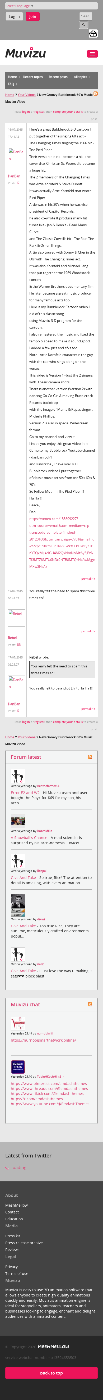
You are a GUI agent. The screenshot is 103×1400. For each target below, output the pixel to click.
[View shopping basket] (93, 33)
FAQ (11, 84)
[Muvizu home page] (25, 51)
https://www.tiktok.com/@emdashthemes (47, 1093)
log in (26, 112)
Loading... (20, 1167)
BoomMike (44, 831)
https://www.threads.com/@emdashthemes (49, 1088)
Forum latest (26, 757)
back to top (51, 1373)
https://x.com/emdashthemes (37, 1098)
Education (14, 1218)
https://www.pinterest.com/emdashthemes (49, 1083)
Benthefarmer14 (48, 786)
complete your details (68, 112)
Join (32, 16)
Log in (14, 16)
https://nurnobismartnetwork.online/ (43, 1040)
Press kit (12, 1235)
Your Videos (27, 95)
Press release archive (24, 1242)
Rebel (12, 637)
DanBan (14, 176)
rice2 (40, 964)
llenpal (41, 871)
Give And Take (24, 877)
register (39, 112)
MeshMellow (16, 1205)
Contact (12, 1211)
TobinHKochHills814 (50, 1076)
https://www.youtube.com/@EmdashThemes (50, 1103)
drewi (41, 919)
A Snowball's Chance (29, 837)
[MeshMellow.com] (53, 1346)
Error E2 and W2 (26, 792)
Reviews (12, 1249)
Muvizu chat (25, 1004)
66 (19, 644)
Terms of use (16, 1273)
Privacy (11, 1266)
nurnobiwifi (45, 1033)
